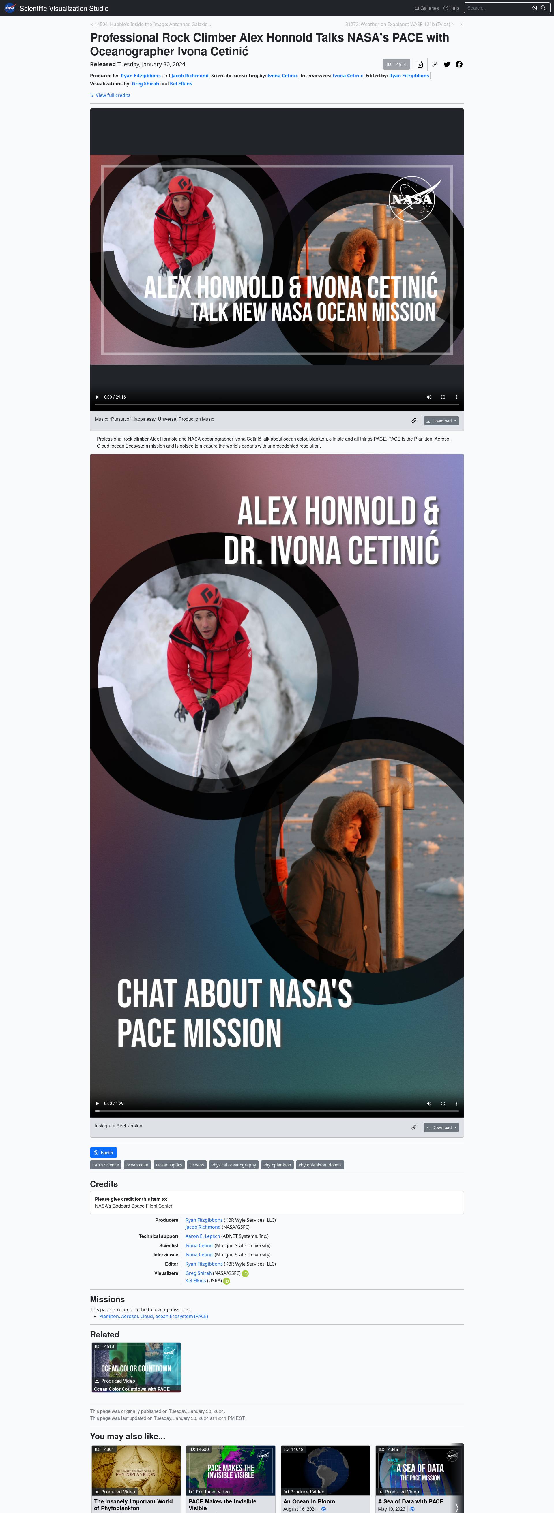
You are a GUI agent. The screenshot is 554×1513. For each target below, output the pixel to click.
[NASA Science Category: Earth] (323, 1509)
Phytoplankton (277, 1165)
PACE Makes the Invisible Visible (223, 1504)
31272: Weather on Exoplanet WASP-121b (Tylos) (397, 24)
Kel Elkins (181, 83)
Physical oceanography (234, 1165)
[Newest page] (461, 24)
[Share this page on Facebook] (459, 64)
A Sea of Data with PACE (410, 1501)
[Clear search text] (533, 7)
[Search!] (544, 7)
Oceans (197, 1165)
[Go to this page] (136, 1368)
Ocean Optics (169, 1165)
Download (442, 421)
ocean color (137, 1165)
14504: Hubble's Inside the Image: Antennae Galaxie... (153, 24)
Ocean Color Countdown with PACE (132, 1389)
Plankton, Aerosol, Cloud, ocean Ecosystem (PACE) (153, 1316)
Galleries (429, 8)
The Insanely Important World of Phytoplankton (133, 1504)
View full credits (113, 95)
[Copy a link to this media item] (414, 421)
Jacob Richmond (190, 75)
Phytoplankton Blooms (320, 1165)
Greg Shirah (145, 83)
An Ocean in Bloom (309, 1501)
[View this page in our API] (420, 64)
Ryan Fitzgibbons (141, 75)
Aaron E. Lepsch (203, 1236)
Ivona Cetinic (282, 75)
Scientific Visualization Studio (64, 8)
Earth (106, 1152)
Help (453, 8)
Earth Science (106, 1165)
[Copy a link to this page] (435, 64)
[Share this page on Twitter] (447, 64)
